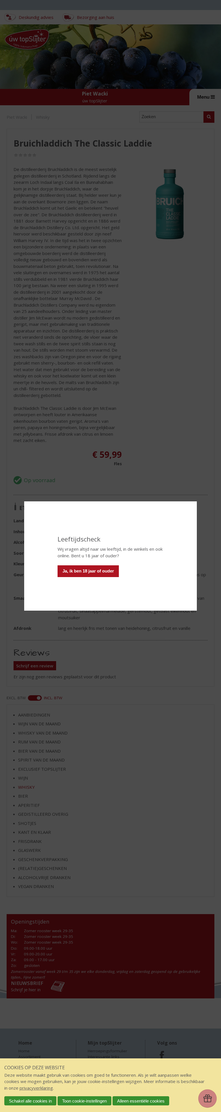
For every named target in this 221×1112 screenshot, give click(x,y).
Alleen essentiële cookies (141, 1101)
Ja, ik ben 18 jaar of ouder (88, 570)
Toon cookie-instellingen (84, 1101)
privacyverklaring (36, 1088)
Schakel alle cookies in (30, 1101)
